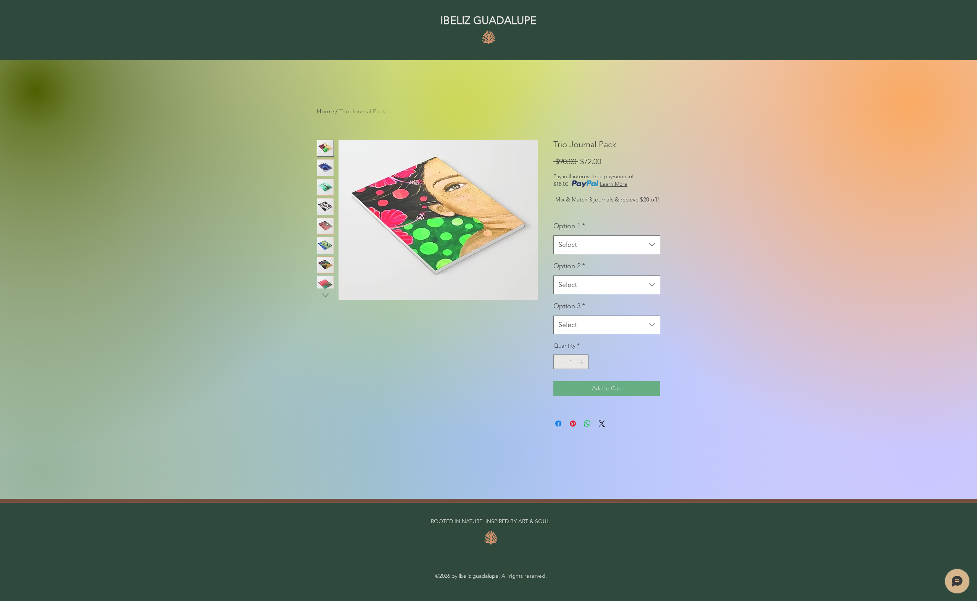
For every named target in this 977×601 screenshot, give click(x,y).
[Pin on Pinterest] (572, 423)
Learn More (613, 183)
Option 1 (569, 226)
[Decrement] (560, 362)
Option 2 (569, 266)
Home (325, 111)
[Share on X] (601, 423)
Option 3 (569, 306)
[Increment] (582, 362)
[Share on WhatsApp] (587, 423)
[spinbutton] (571, 362)
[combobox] (606, 245)
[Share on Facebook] (558, 423)
